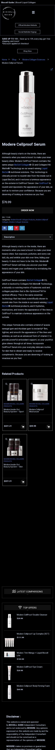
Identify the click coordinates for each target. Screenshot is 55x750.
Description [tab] (9, 237)
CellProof (43, 183)
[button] (33, 12)
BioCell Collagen (21, 165)
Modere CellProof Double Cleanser (32, 615)
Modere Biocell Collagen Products (23, 220)
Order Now (27, 210)
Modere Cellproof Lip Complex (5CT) (33, 634)
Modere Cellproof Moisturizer (36, 410)
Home (4, 60)
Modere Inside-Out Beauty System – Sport (14, 410)
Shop (14, 60)
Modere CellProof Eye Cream (29, 667)
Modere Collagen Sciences (33, 60)
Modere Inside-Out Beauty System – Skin (13, 466)
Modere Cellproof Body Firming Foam (33, 686)
